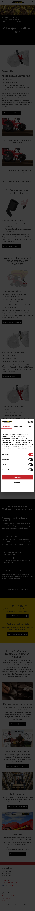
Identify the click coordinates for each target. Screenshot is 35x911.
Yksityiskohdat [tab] (17, 426)
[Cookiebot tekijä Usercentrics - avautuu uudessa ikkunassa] (26, 422)
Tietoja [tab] (29, 426)
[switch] (30, 461)
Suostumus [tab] (6, 426)
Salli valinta (17, 482)
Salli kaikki (17, 477)
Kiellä (17, 488)
